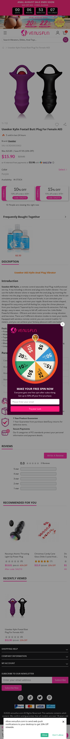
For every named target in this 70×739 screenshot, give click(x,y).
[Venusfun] (24, 330)
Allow (44, 734)
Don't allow (57, 734)
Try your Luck (35, 408)
